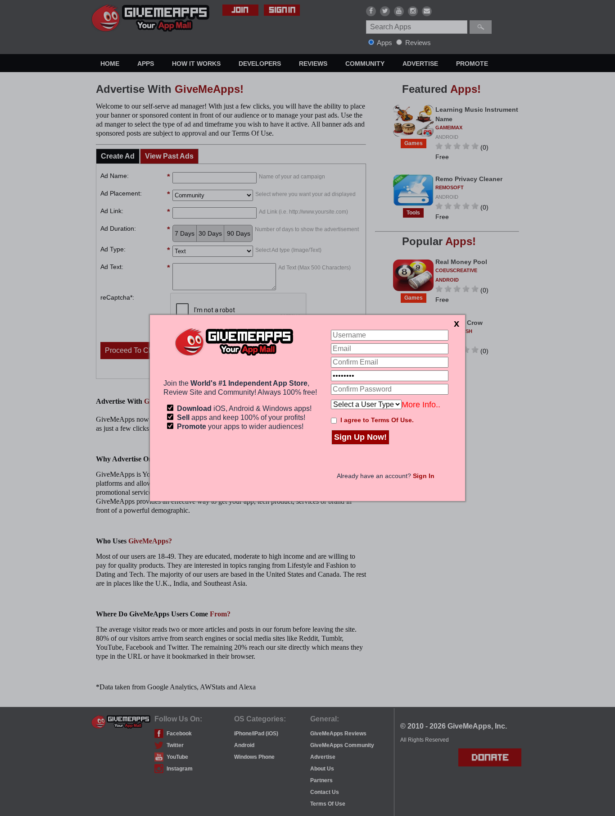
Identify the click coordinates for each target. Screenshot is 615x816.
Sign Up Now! (360, 437)
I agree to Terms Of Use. (377, 420)
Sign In (423, 475)
